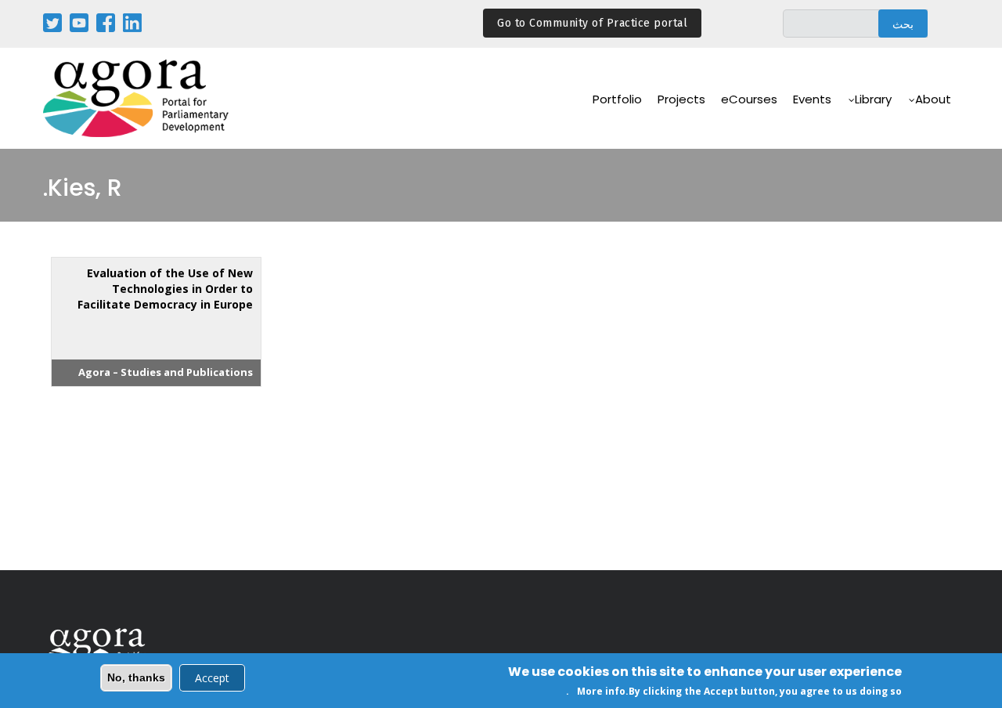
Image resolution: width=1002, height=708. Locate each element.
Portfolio (617, 99)
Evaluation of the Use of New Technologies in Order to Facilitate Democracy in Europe (165, 289)
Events (812, 99)
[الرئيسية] (137, 98)
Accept (212, 677)
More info (601, 691)
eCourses (749, 99)
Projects (681, 99)
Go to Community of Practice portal (592, 23)
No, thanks (136, 677)
